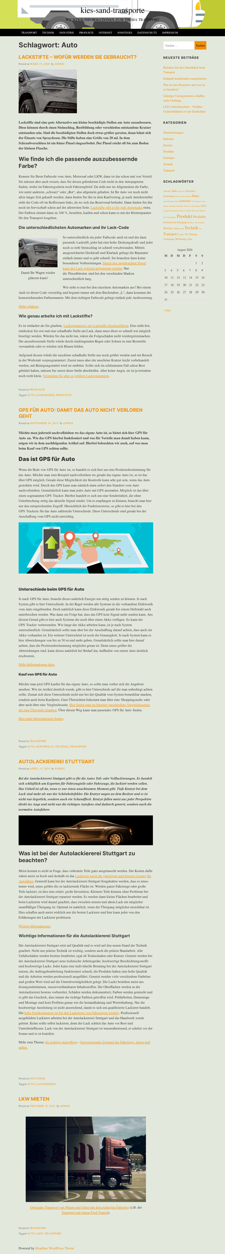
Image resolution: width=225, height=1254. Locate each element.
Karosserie (45, 395)
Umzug (193, 234)
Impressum (170, 32)
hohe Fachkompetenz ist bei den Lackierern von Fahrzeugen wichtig (71, 1012)
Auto (31, 395)
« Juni (166, 310)
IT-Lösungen (196, 201)
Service (168, 228)
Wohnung (180, 239)
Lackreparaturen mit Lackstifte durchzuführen (96, 325)
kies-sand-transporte (113, 10)
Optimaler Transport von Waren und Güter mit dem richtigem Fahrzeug (79, 1207)
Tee (200, 228)
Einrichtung (168, 196)
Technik (48, 32)
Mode (189, 210)
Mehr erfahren (28, 306)
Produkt (184, 216)
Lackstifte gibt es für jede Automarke (116, 207)
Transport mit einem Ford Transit (85, 1212)
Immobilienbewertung (171, 201)
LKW (39, 1233)
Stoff (182, 228)
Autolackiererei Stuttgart (57, 761)
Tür (186, 234)
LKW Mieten (34, 1099)
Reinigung (181, 222)
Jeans (203, 201)
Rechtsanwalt (169, 222)
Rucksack (190, 222)
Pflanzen (202, 210)
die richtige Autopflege (61, 1042)
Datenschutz (147, 32)
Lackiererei (46, 1084)
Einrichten (190, 191)
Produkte (86, 32)
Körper (186, 206)
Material (183, 210)
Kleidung (172, 206)
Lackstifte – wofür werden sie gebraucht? (78, 57)
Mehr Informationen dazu (36, 664)
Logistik (166, 210)
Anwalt (166, 191)
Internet (105, 32)
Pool (164, 217)
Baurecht (181, 191)
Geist (183, 196)
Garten (177, 196)
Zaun (189, 239)
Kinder (165, 206)
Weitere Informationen (34, 926)
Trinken (181, 234)
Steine (177, 228)
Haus (195, 195)
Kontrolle (45, 746)
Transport (29, 32)
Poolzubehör (171, 217)
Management (174, 210)
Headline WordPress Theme (54, 1248)
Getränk (188, 196)
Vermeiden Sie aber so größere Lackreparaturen (76, 375)
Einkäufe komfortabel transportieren (184, 78)
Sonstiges (124, 32)
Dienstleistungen (173, 132)
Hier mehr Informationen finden (41, 718)
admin (59, 64)
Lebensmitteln (195, 206)
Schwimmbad (199, 222)
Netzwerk (194, 210)
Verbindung (168, 239)
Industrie (66, 32)
